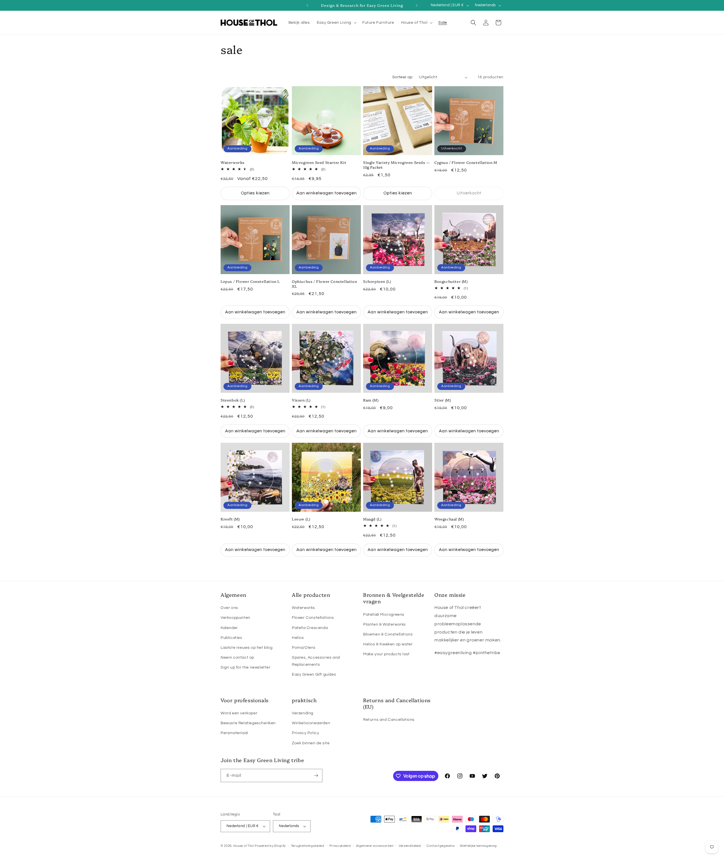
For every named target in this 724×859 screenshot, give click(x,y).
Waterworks (233, 162)
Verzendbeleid (410, 845)
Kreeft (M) (230, 519)
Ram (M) (370, 400)
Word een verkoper (239, 713)
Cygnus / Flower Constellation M (465, 162)
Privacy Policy (305, 733)
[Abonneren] (316, 775)
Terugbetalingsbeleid (307, 845)
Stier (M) (442, 400)
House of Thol (243, 845)
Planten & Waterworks (384, 624)
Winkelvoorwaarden (311, 723)
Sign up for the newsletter (246, 667)
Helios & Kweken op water (388, 644)
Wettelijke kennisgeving (478, 845)
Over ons (229, 608)
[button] (336, 23)
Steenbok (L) (233, 400)
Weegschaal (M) (449, 519)
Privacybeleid (340, 845)
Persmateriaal (234, 733)
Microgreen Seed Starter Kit (319, 162)
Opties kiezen (255, 193)
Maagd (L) (372, 519)
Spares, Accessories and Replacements (316, 661)
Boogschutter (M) (451, 281)
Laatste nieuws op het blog (247, 648)
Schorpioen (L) (377, 281)
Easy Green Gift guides (314, 674)
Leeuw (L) (301, 519)
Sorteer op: (402, 77)
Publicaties (231, 638)
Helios (298, 638)
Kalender (229, 628)
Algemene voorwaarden (374, 845)
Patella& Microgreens (383, 615)
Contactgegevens (440, 845)
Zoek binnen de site (310, 743)
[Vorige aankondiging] (307, 5)
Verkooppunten (235, 618)
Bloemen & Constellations (388, 634)
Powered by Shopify (270, 845)
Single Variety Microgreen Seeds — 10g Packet (396, 165)
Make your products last (386, 654)
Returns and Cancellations (389, 720)
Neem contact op (237, 658)
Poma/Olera (303, 648)
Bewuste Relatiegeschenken (248, 723)
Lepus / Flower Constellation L (250, 281)
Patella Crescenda (310, 628)
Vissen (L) (301, 400)
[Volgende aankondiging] (416, 5)
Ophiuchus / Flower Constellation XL (324, 283)
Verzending (302, 713)
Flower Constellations (313, 618)
